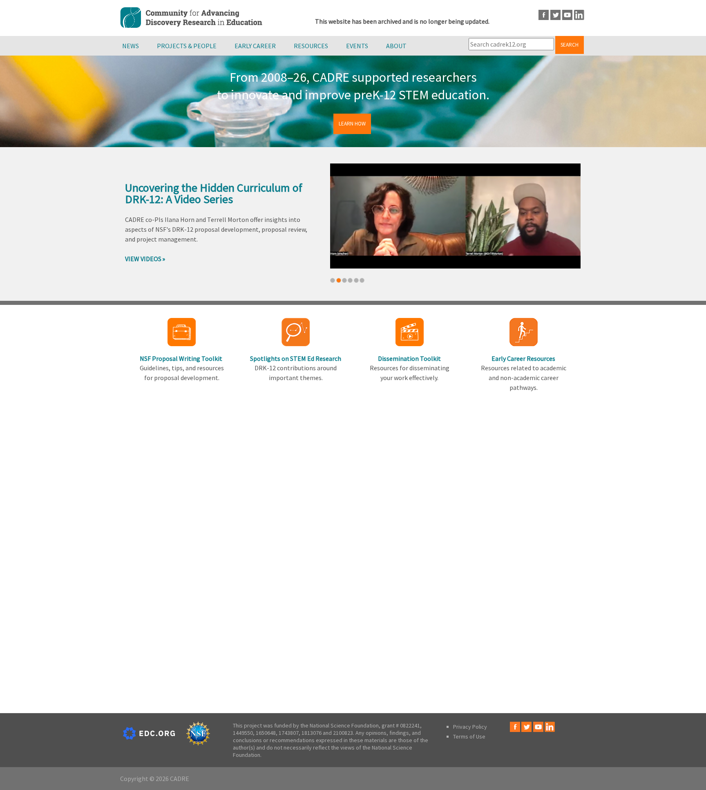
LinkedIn (579, 15)
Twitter (555, 15)
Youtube (567, 15)
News (130, 46)
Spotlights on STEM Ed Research (295, 358)
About (396, 46)
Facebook (543, 15)
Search (570, 44)
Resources (311, 46)
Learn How (352, 123)
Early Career (255, 46)
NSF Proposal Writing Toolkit (181, 358)
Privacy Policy (470, 726)
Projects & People (187, 46)
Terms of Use (469, 736)
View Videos (143, 259)
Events (357, 46)
